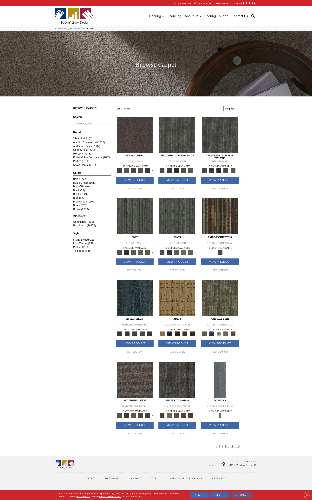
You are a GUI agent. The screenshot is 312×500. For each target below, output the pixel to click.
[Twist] (148, 252)
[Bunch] (126, 252)
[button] (163, 16)
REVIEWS (237, 3)
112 (232, 446)
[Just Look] (148, 415)
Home (57, 28)
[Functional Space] (183, 415)
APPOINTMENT (204, 3)
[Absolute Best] (141, 415)
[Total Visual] (133, 415)
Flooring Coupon (216, 16)
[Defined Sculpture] (169, 415)
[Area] (135, 134)
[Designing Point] (177, 379)
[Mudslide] (220, 216)
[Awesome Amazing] (226, 334)
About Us (191, 16)
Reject (219, 494)
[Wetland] (220, 379)
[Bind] (135, 216)
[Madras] (177, 298)
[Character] (169, 170)
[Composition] (183, 170)
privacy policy (83, 496)
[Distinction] (190, 170)
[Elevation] (133, 170)
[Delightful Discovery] (220, 298)
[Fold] (133, 252)
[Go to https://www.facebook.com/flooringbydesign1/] (211, 464)
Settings (241, 494)
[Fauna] (141, 170)
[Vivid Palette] (233, 334)
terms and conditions (110, 496)
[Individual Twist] (176, 415)
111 (227, 446)
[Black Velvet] (192, 334)
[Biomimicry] (177, 134)
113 (238, 446)
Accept (199, 494)
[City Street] (149, 334)
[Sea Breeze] (169, 334)
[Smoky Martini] (185, 334)
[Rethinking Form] (190, 415)
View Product (135, 180)
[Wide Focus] (126, 415)
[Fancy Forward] (135, 379)
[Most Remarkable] (212, 334)
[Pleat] (141, 252)
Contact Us (240, 16)
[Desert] (126, 170)
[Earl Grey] (142, 334)
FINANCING (223, 3)
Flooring (155, 16)
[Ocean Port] (127, 334)
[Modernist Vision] (219, 334)
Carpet (74, 28)
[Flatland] (148, 170)
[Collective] (176, 170)
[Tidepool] (135, 298)
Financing (174, 16)
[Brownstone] (134, 334)
